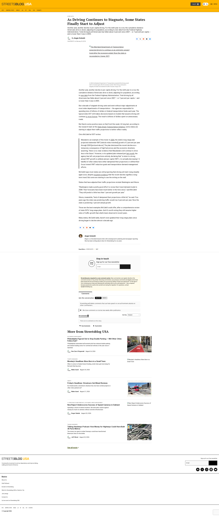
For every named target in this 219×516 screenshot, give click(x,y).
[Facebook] (197, 469)
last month (130, 153)
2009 (112, 140)
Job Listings (5, 493)
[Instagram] (206, 469)
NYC (3, 10)
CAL (30, 10)
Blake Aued (75, 370)
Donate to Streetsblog (8, 486)
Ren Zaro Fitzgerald (77, 351)
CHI (34, 10)
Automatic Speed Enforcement (94, 402)
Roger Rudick (75, 413)
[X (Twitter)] (202, 469)
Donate (39, 10)
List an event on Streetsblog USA (10, 500)
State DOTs (70, 16)
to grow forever (91, 117)
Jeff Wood (74, 437)
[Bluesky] (215, 469)
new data (84, 95)
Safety (69, 380)
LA (22, 10)
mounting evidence (101, 175)
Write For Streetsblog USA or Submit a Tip (13, 490)
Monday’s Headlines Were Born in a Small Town (86, 361)
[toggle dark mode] (205, 4)
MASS (18, 10)
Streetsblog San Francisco (76, 402)
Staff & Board (5, 483)
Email (98, 266)
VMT (97, 249)
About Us (4, 480)
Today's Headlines (72, 359)
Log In (194, 4)
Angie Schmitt (79, 38)
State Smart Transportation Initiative (111, 127)
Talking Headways (72, 424)
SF (26, 10)
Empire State (10, 10)
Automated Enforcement (74, 336)
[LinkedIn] (211, 469)
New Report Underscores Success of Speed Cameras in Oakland (93, 405)
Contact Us (5, 497)
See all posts (72, 448)
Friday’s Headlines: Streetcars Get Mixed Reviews (87, 383)
